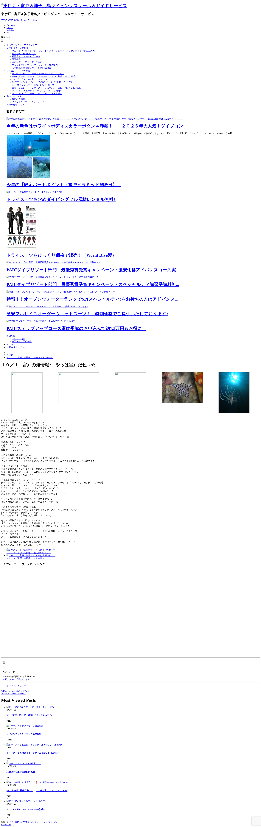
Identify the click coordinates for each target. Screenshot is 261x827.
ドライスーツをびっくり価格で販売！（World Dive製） (61, 255)
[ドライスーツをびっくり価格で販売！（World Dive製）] (23, 248)
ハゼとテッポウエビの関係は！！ (23, 772)
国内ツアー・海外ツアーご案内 (27, 62)
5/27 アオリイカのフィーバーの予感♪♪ (26, 809)
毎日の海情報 (18, 99)
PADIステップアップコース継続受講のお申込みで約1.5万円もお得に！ (76, 328)
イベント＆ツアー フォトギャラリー (30, 102)
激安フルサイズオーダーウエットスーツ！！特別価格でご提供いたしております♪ (87, 313)
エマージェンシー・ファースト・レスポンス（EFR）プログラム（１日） (47, 88)
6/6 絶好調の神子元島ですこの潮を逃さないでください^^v (37, 790)
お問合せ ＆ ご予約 (16, 347)
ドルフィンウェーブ (16, 686)
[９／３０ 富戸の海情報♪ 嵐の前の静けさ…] (31, 550)
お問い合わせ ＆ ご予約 (25, 20)
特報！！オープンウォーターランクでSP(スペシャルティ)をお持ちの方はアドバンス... (92, 299)
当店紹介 (11, 336)
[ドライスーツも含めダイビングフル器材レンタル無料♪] (34, 192)
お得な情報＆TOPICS (17, 105)
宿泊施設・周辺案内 (22, 341)
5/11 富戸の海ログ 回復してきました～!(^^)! (29, 715)
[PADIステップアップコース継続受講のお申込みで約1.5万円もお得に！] (42, 321)
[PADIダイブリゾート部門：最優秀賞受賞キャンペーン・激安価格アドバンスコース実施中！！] (54, 262)
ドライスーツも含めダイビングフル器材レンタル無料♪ (61, 199)
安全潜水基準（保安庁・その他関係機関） (32, 68)
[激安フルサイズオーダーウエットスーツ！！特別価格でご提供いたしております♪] (47, 306)
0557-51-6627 (7, 20)
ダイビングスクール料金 (18, 71)
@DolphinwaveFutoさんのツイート (17, 691)
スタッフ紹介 (18, 338)
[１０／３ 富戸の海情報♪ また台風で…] (31, 555)
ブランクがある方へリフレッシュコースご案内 (35, 65)
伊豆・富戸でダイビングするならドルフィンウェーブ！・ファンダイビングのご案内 (53, 51)
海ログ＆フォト (14, 96)
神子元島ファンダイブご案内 (26, 56)
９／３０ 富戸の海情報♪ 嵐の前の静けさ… (29, 552)
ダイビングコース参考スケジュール (29, 79)
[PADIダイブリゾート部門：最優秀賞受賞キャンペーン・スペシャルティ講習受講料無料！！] (53, 277)
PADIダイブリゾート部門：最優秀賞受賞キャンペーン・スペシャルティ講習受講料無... (93, 284)
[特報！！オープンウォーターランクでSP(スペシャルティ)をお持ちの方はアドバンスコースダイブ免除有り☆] (61, 292)
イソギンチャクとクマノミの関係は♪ (24, 734)
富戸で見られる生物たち (24, 53)
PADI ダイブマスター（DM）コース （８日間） (37, 93)
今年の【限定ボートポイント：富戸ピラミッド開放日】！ (64, 184)
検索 (3, 37)
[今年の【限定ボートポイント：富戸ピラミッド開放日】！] (28, 177)
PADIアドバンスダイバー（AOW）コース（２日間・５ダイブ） (43, 82)
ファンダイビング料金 (17, 48)
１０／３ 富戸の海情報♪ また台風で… (27, 558)
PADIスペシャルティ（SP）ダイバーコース (33, 85)
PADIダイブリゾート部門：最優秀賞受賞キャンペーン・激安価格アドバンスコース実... (93, 269)
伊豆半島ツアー (19, 59)
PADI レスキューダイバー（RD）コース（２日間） (38, 91)
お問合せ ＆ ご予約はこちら (16, 679)
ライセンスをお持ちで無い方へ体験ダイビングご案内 (38, 73)
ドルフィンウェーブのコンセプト (23, 45)
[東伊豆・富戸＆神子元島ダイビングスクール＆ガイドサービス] (64, 5)
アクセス (11, 344)
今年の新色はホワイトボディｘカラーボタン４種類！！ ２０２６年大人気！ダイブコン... (96, 125)
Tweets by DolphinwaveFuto (13, 693)
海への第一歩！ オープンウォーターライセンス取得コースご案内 (44, 76)
